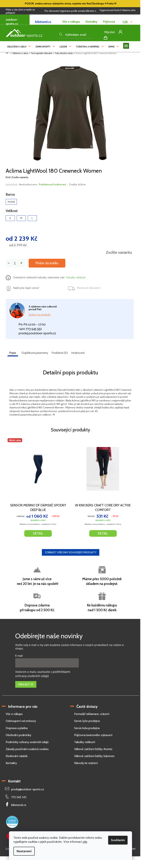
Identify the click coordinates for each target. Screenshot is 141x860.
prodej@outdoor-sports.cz (37, 333)
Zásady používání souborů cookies (27, 749)
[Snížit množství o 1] (8, 263)
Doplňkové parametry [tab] (35, 353)
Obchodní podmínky (18, 735)
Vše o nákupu (71, 21)
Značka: (77, 184)
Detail (38, 533)
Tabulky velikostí (75, 277)
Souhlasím (118, 840)
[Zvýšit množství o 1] (21, 263)
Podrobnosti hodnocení (52, 184)
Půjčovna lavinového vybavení (93, 735)
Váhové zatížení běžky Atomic (93, 749)
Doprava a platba (17, 728)
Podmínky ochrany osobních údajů (27, 742)
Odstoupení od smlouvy (21, 721)
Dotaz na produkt (39, 314)
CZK (125, 22)
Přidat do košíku (47, 263)
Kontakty (91, 21)
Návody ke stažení (86, 763)
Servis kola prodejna (87, 728)
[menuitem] (19, 45)
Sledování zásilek (17, 756)
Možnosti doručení (88, 288)
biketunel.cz (43, 21)
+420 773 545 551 (30, 329)
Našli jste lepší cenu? (26, 288)
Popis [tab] (12, 353)
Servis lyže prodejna (87, 721)
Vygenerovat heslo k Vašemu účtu (117, 10)
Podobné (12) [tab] (60, 353)
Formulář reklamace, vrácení (91, 714)
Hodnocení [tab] (78, 353)
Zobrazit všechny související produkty (70, 552)
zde (84, 841)
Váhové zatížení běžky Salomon (94, 756)
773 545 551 (18, 797)
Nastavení (24, 851)
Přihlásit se (25, 684)
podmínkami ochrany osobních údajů (42, 674)
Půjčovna (109, 21)
